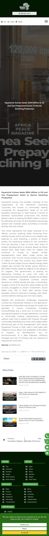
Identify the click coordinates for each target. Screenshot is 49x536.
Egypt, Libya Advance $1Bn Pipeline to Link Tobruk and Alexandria (32, 393)
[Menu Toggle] (46, 21)
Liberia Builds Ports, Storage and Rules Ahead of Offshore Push (32, 406)
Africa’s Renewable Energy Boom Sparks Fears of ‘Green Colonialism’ (31, 419)
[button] (32, 359)
